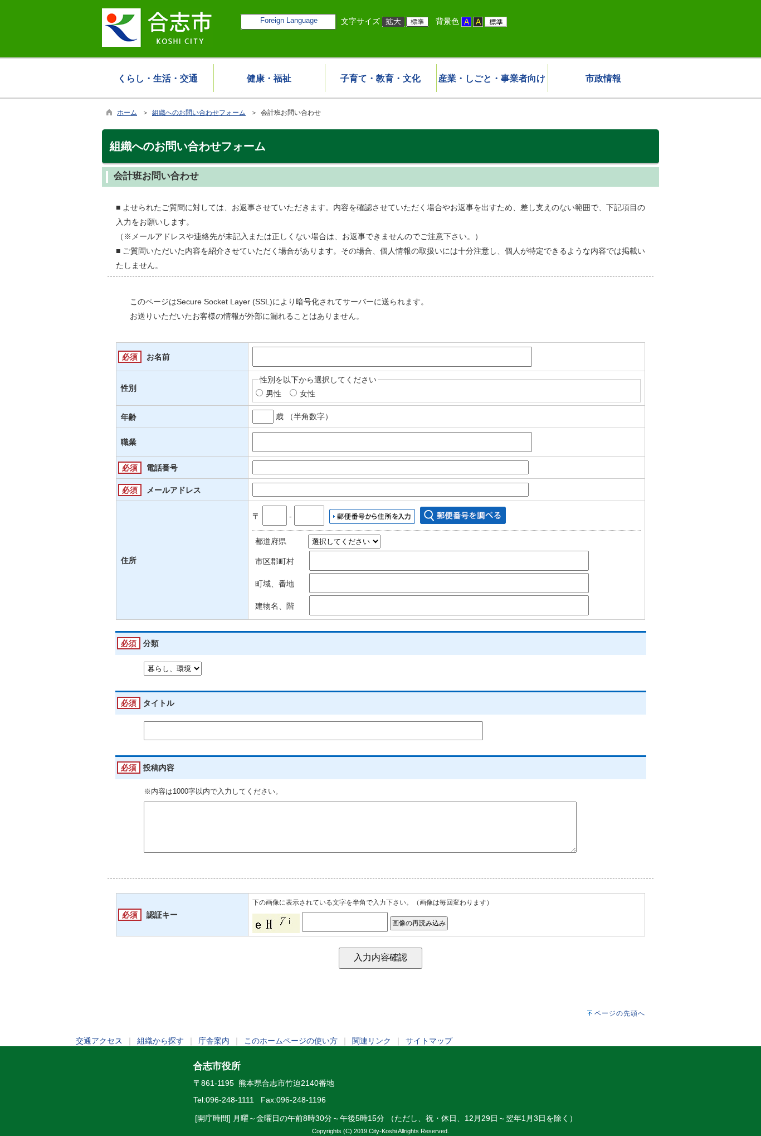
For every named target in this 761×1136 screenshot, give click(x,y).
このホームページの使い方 (291, 1040)
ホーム (127, 112)
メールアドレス (174, 490)
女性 (307, 393)
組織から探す (160, 1040)
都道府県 (270, 541)
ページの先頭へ (619, 1013)
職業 (128, 442)
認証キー (162, 914)
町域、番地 (274, 583)
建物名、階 (274, 605)
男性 (273, 393)
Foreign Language (289, 20)
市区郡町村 (274, 561)
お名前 (158, 356)
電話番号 (162, 467)
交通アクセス (99, 1040)
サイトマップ (429, 1040)
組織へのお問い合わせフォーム (199, 112)
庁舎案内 (214, 1040)
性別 (128, 387)
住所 (128, 560)
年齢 (128, 416)
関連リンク (371, 1040)
